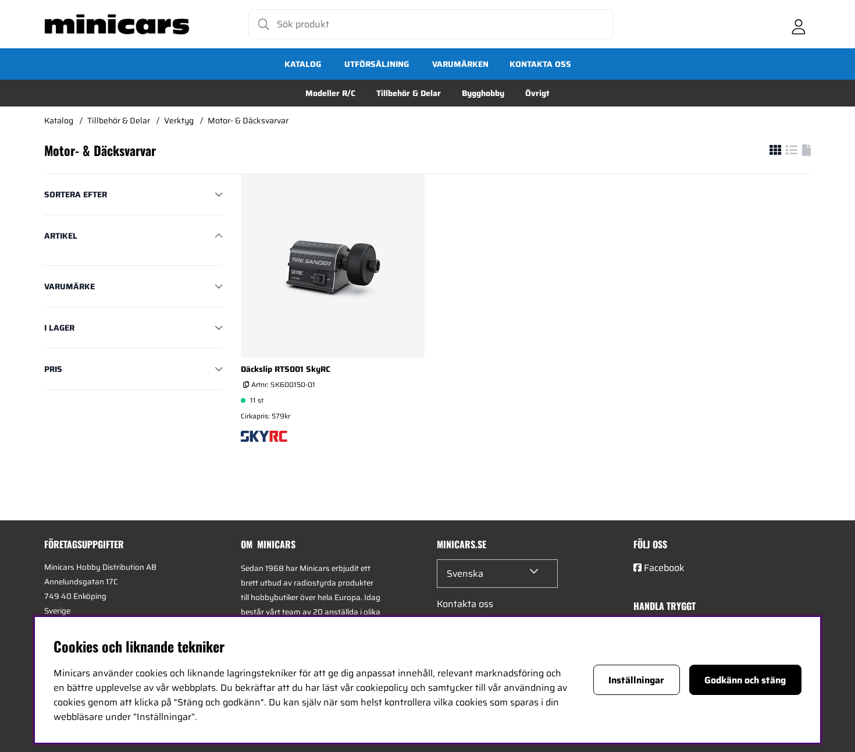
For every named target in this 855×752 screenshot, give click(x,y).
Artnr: (282, 384)
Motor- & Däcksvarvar (248, 120)
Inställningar (636, 680)
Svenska (465, 573)
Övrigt (537, 93)
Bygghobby (483, 93)
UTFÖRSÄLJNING (376, 64)
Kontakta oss (540, 64)
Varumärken (460, 64)
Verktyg (179, 120)
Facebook (664, 568)
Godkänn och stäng (745, 680)
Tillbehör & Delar (408, 93)
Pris (53, 369)
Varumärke (69, 286)
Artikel (60, 235)
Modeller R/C (330, 93)
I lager (59, 327)
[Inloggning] (798, 24)
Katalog (302, 64)
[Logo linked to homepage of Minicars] (117, 24)
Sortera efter (75, 194)
